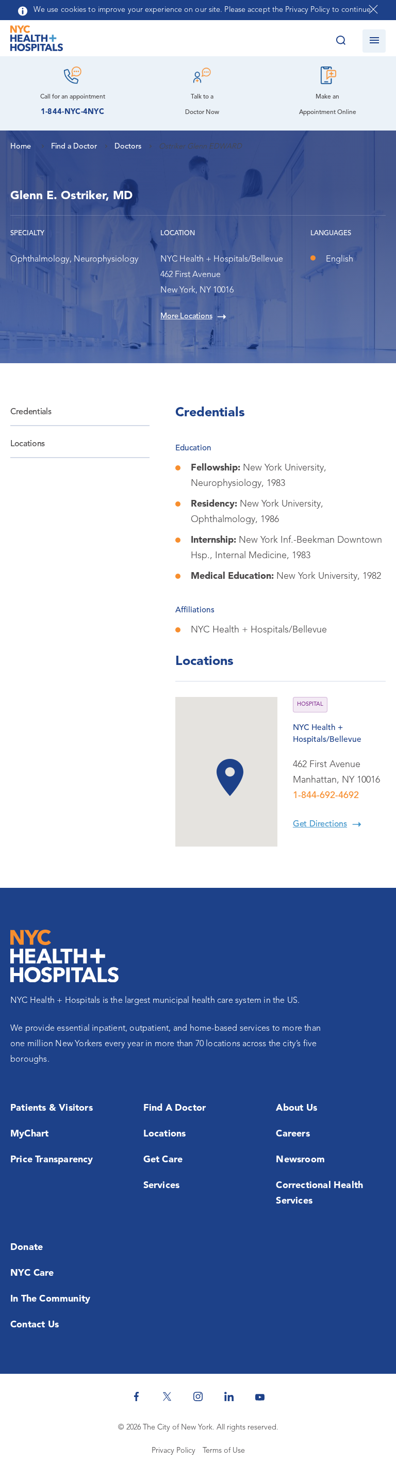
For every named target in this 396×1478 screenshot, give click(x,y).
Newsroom (300, 1159)
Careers (292, 1134)
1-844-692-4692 (326, 795)
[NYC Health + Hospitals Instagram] (198, 1396)
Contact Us (34, 1324)
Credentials (30, 412)
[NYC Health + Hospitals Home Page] (36, 40)
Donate (26, 1247)
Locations (27, 444)
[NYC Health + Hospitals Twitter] (167, 1396)
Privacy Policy (173, 1451)
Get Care (163, 1159)
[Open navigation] (374, 41)
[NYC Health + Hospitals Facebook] (136, 1396)
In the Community (50, 1299)
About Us (296, 1108)
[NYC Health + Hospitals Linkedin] (229, 1396)
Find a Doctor (174, 1108)
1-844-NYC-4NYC (72, 112)
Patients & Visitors (51, 1108)
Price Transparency (51, 1159)
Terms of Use (224, 1451)
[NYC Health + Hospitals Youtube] (260, 1396)
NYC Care (32, 1273)
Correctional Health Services (319, 1193)
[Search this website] (340, 41)
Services (161, 1185)
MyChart (29, 1134)
